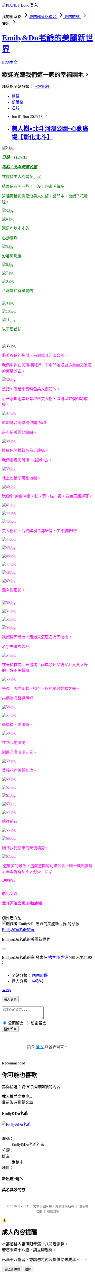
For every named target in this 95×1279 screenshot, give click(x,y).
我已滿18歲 (12, 1269)
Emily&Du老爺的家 (18, 930)
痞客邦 (54, 957)
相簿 (15, 96)
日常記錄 (42, 87)
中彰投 (38, 981)
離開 (28, 1269)
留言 (65, 957)
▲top (6, 990)
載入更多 (10, 999)
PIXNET (23, 1206)
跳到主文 (10, 62)
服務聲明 (53, 1211)
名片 (15, 108)
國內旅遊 (40, 975)
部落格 (17, 102)
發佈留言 (10, 1029)
